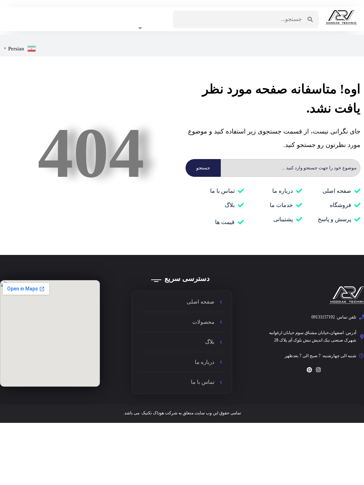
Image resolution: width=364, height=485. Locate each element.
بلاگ (34, 15)
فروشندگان (70, 15)
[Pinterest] (309, 369)
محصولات (112, 15)
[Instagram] (318, 369)
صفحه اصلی (149, 19)
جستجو (203, 167)
